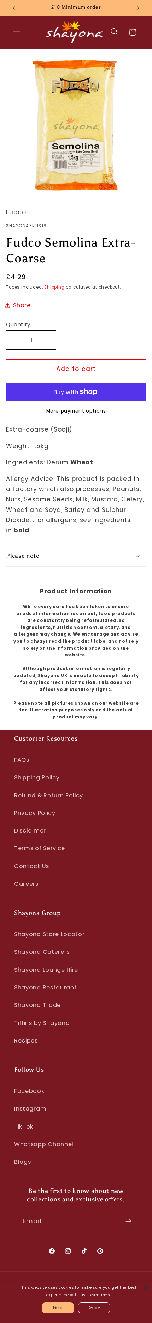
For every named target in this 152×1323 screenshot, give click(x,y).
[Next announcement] (138, 8)
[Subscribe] (128, 1221)
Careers (26, 884)
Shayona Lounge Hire (46, 970)
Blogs (22, 1162)
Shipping (54, 287)
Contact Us (31, 866)
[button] (16, 32)
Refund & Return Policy (48, 795)
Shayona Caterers (42, 952)
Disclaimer (30, 831)
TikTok (23, 1127)
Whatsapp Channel (44, 1144)
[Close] (145, 1287)
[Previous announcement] (14, 8)
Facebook (29, 1091)
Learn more (99, 1295)
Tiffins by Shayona (42, 1023)
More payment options (76, 411)
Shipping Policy (36, 777)
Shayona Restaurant (45, 987)
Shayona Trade (37, 1005)
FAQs (21, 760)
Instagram (30, 1109)
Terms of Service (39, 848)
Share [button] (21, 305)
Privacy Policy (34, 813)
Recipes (26, 1041)
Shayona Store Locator (49, 934)
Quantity (18, 324)
